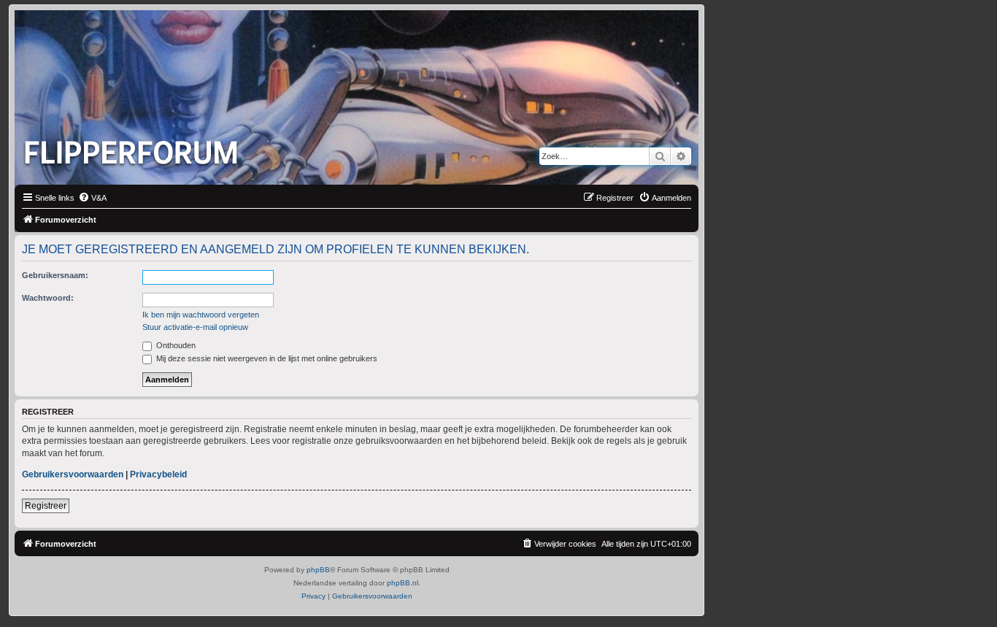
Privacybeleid (158, 474)
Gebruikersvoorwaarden (72, 474)
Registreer (45, 506)
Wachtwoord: (48, 297)
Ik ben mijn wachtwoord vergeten (200, 314)
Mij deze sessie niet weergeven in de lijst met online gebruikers (265, 358)
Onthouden (175, 345)
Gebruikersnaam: (55, 275)
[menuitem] (92, 198)
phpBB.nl (402, 583)
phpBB (318, 570)
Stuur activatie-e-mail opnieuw (195, 327)
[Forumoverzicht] (134, 148)
